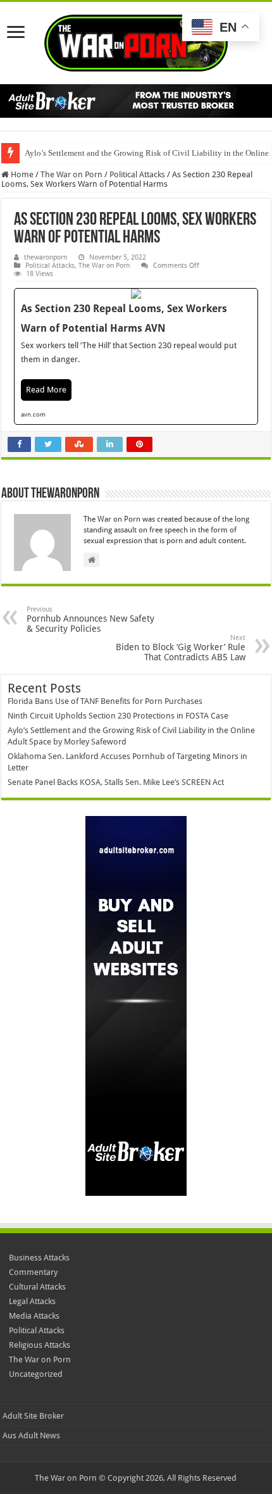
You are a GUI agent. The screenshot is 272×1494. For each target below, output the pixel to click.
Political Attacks (137, 174)
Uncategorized (36, 1374)
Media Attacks (34, 1316)
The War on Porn (71, 174)
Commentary (33, 1272)
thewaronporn (45, 257)
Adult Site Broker (33, 1416)
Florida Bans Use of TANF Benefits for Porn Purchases (105, 701)
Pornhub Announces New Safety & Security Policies (90, 619)
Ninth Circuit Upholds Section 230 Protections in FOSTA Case (118, 715)
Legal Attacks (32, 1301)
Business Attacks (39, 1257)
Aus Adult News (31, 1435)
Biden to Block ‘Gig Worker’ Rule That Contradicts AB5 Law (180, 648)
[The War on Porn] (136, 40)
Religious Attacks (39, 1345)
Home (21, 174)
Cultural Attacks (37, 1286)
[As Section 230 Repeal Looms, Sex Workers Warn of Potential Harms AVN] (136, 356)
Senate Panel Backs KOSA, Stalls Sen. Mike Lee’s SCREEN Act (116, 782)
